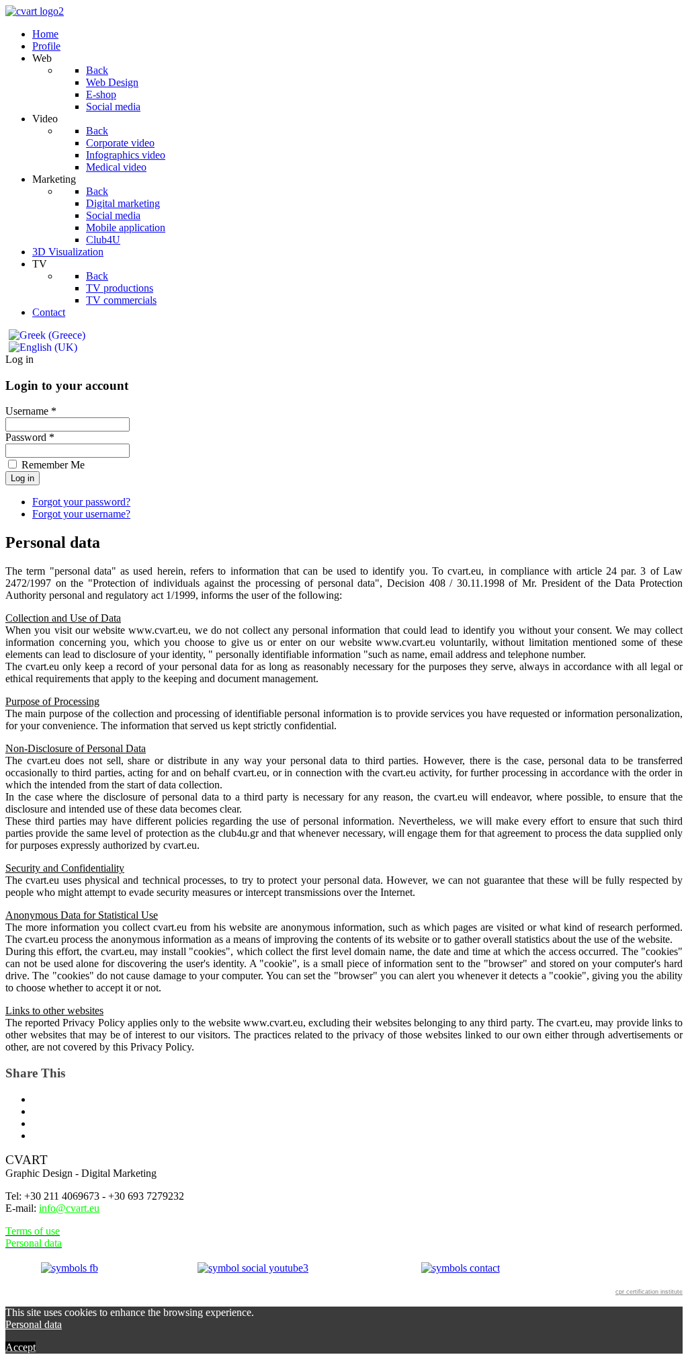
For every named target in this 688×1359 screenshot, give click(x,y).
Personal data (33, 1324)
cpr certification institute (649, 1291)
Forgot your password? (81, 501)
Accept (20, 1347)
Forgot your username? (81, 514)
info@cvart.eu (69, 1208)
